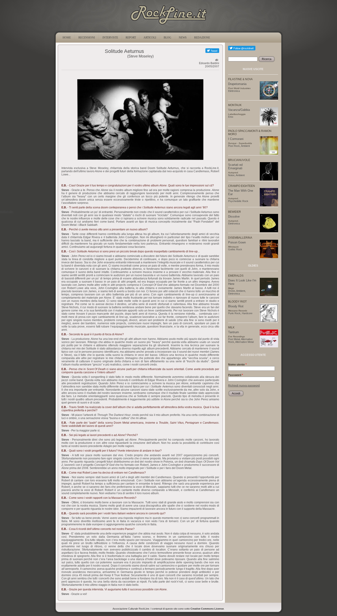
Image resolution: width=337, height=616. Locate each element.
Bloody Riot (235, 306)
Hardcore (247, 313)
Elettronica (234, 91)
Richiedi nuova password (244, 385)
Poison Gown (237, 242)
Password (235, 375)
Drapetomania (237, 84)
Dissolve (234, 216)
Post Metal (234, 339)
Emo (230, 116)
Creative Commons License (207, 608)
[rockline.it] (168, 24)
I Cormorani (235, 139)
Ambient (245, 145)
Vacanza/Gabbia (239, 110)
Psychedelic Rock (238, 201)
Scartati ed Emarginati (235, 166)
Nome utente (237, 364)
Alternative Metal (244, 342)
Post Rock (234, 145)
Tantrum (233, 332)
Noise (231, 175)
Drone (231, 290)
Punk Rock (234, 313)
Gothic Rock (235, 249)
